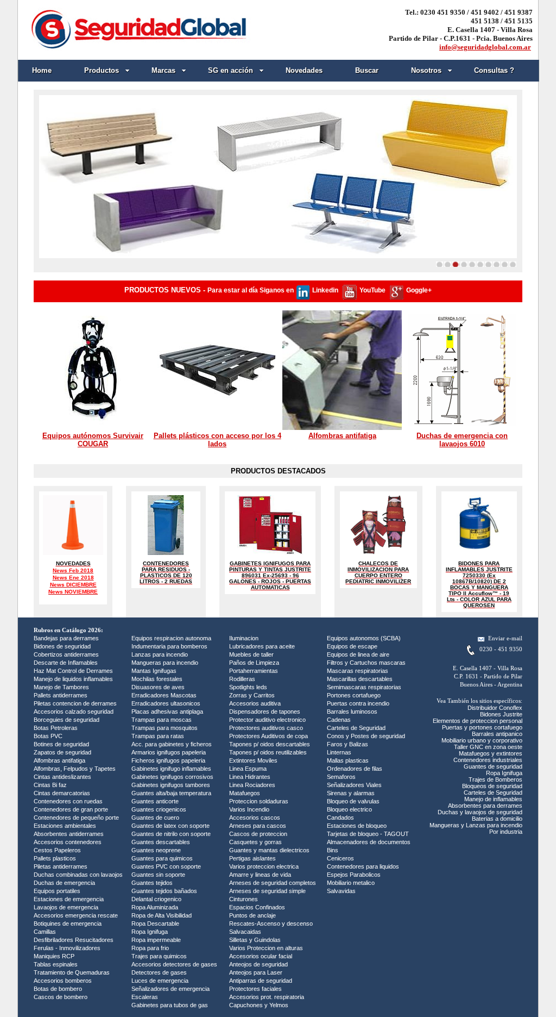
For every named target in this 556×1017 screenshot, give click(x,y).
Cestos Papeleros (57, 850)
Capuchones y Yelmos (258, 1005)
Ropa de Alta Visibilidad (161, 915)
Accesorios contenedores (68, 842)
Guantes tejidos (152, 882)
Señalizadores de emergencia (170, 988)
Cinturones (243, 899)
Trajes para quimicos (159, 956)
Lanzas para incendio (159, 654)
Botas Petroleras (56, 728)
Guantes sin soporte (158, 874)
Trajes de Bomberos (495, 779)
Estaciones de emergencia (69, 899)
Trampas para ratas (157, 736)
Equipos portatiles (57, 891)
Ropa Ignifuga (149, 931)
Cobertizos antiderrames (66, 654)
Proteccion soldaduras (258, 801)
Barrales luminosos (352, 711)
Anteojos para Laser (255, 972)
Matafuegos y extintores (490, 753)
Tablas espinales (56, 964)
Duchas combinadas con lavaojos (78, 874)
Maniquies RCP (54, 956)
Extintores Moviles (253, 760)
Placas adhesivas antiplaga (167, 711)
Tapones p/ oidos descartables (269, 744)
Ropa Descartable (155, 923)
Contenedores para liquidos (363, 866)
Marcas (163, 70)
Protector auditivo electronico (267, 719)
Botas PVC (48, 736)
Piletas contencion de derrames (75, 703)
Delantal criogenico (156, 899)
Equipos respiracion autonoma (171, 638)
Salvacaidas (245, 931)
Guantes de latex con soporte (170, 825)
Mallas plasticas (348, 760)
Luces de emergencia (159, 980)
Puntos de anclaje (252, 915)
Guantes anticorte (155, 801)
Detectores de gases (159, 972)
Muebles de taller (251, 654)
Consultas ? (494, 70)
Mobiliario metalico (351, 882)
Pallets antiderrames (60, 695)
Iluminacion (243, 638)
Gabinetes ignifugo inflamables (171, 768)
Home (42, 70)
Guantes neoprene (156, 850)
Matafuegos (244, 793)
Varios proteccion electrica (264, 866)
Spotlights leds (248, 687)
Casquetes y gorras (255, 842)
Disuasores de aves (158, 687)
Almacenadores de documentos (368, 842)
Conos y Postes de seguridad (366, 736)
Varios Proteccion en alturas (266, 948)
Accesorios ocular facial (260, 956)
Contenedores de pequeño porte (76, 817)
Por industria (505, 831)
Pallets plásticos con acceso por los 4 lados (217, 440)
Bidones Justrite (501, 714)
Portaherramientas (253, 670)
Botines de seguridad (61, 744)
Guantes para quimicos (162, 858)
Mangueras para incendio (164, 662)
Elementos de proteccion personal (477, 720)
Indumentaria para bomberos (169, 646)
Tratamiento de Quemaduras (72, 972)
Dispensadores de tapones (264, 711)
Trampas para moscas (161, 719)
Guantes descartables (160, 842)
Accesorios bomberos (63, 980)
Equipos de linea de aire (358, 654)
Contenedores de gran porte (71, 809)
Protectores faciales (255, 988)
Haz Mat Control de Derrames (73, 670)
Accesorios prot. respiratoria (266, 997)
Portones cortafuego (354, 695)
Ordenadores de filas (354, 768)
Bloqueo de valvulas (353, 801)
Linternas (339, 752)
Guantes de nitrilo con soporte (171, 834)
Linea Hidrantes (249, 776)
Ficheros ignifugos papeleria (168, 760)
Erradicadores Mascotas (164, 695)
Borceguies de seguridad (66, 719)
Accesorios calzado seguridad (73, 711)
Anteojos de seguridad (258, 964)
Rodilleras (242, 679)
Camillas (45, 931)
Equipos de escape (352, 646)
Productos (101, 70)
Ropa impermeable (156, 940)
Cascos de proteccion (258, 834)
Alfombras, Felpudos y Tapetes (75, 768)
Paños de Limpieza (254, 662)
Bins (332, 850)
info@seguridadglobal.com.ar (485, 47)
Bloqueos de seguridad (492, 786)
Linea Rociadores (252, 785)
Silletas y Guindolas (255, 940)
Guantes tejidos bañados (164, 891)
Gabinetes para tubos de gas (169, 1005)
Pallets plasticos (55, 858)
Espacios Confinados (257, 907)
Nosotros (426, 70)
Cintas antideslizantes (62, 776)
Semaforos (341, 776)
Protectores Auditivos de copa (268, 736)
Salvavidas (341, 891)
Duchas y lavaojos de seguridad (480, 812)
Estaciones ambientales (65, 825)
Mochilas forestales (156, 679)
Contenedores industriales (487, 760)
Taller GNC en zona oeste (488, 747)
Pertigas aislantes (252, 858)
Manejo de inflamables (493, 799)
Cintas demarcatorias (62, 793)
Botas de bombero (58, 988)
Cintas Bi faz (50, 785)
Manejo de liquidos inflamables (73, 679)
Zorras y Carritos (252, 695)
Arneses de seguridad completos (272, 882)
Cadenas (339, 719)
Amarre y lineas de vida (260, 874)
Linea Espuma (248, 768)
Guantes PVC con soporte (166, 866)
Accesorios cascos (254, 817)
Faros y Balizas (347, 744)
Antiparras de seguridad (260, 980)
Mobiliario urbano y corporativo (481, 740)
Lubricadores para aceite (262, 646)
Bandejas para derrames (66, 638)
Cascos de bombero (60, 997)
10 (512, 264)
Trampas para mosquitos (164, 728)
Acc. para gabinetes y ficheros (171, 744)
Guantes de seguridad (493, 766)
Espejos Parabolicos (354, 874)
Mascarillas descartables (360, 679)
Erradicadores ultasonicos (165, 703)
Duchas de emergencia (64, 882)
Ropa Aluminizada (154, 907)
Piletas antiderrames (60, 866)
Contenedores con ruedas (68, 801)
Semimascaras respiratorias (364, 687)
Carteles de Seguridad (356, 728)
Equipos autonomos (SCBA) (364, 638)
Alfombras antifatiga (342, 436)
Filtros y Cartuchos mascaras (366, 662)
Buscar (366, 70)
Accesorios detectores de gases (174, 964)
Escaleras (144, 997)
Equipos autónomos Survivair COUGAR (92, 440)
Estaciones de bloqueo (357, 825)
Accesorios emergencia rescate (76, 915)
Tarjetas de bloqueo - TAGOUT (368, 834)
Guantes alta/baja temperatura (171, 793)
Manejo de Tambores (61, 687)
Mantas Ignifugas (153, 670)
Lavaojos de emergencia (66, 907)
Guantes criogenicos (158, 809)
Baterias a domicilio (497, 818)
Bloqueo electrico (349, 809)
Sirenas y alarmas (351, 793)
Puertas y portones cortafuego (482, 727)
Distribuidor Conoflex (494, 707)
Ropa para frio (150, 948)
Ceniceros (340, 858)
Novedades (304, 70)
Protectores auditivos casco (266, 728)
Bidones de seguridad (62, 646)
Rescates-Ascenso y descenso (271, 923)
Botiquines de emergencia (68, 923)
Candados (340, 817)
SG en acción (230, 70)
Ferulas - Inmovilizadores (67, 948)
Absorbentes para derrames (485, 805)
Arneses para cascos (257, 825)
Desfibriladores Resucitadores (73, 940)
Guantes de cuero (155, 817)
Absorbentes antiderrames (69, 834)
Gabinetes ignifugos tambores (170, 785)
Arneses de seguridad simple (267, 891)
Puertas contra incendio (358, 703)
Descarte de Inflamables (66, 662)
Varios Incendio (249, 809)
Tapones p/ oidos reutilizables (268, 752)
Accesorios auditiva (255, 703)
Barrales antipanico (497, 734)
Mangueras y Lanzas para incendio (475, 825)
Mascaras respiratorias (357, 670)
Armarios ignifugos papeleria (168, 752)
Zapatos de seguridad (62, 752)
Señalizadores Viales (354, 785)
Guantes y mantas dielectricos (269, 850)
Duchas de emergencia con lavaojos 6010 (462, 440)
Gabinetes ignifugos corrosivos (172, 776)
